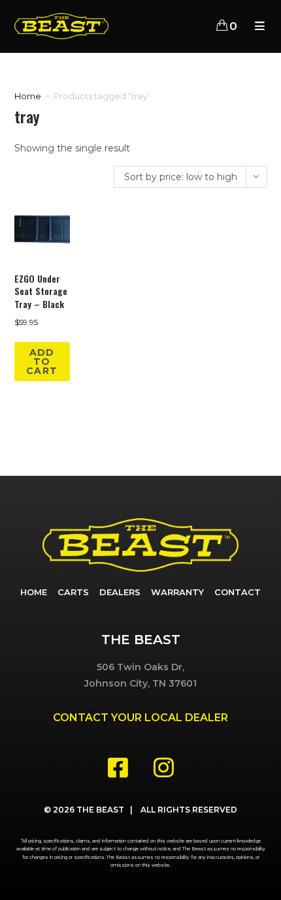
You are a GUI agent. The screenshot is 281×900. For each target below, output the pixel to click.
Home (27, 96)
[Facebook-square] (117, 767)
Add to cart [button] (42, 362)
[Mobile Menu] (256, 26)
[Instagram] (163, 767)
